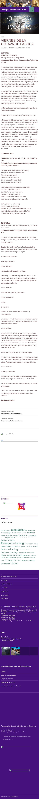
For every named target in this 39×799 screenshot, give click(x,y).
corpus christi (10, 538)
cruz (17, 538)
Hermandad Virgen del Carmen (11, 686)
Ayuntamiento (16, 533)
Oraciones (4, 599)
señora (31, 560)
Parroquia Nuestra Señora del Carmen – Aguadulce (15, 10)
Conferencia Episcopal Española (11, 639)
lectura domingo (10, 549)
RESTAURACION (29, 557)
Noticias (4, 580)
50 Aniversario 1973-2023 (9, 576)
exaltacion (29, 544)
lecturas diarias (25, 550)
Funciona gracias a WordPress (9, 796)
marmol (32, 552)
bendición (24, 532)
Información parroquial (8, 617)
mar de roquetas (24, 552)
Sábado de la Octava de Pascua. (12, 420)
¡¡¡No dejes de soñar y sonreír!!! (19, 48)
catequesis (32, 535)
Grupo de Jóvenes (7, 678)
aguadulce (17, 529)
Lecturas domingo (9, 552)
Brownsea (31, 533)
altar (26, 530)
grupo (35, 544)
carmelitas (15, 535)
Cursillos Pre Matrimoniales (26, 538)
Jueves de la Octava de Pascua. (12, 412)
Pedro (3, 557)
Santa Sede (4, 637)
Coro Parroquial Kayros (8, 675)
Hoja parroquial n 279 (8, 615)
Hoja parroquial (6, 584)
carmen (23, 535)
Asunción (31, 530)
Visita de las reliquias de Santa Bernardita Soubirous (17, 621)
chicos (2, 538)
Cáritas (3, 671)
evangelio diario (8, 540)
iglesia (23, 546)
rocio (2, 560)
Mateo (3, 555)
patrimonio (26, 555)
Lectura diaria (31, 546)
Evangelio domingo (13, 543)
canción (9, 535)
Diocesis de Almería (7, 640)
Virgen (14, 563)
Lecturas (4, 587)
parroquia (17, 555)
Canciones (4, 595)
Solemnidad (5, 564)
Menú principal (36, 9)
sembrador (25, 560)
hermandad (6, 546)
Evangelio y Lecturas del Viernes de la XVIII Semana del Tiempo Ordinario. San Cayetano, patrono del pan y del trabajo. (19, 611)
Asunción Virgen (6, 533)
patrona (33, 555)
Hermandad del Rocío (8, 682)
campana (3, 535)
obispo (9, 555)
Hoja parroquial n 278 (8, 619)
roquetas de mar (13, 560)
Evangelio (4, 591)
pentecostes (11, 557)
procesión (20, 557)
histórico (16, 546)
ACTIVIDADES (5, 530)
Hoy (2, 37)
